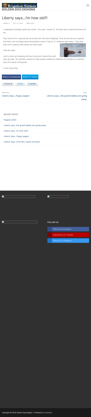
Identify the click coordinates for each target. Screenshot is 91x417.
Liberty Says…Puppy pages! (16, 136)
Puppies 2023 (10, 120)
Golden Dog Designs (18, 9)
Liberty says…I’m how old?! (16, 131)
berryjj (6, 23)
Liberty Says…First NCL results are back (22, 142)
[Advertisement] (46, 165)
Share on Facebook (11, 77)
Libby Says (30, 23)
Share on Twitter (30, 77)
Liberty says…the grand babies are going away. (25, 125)
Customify (48, 413)
